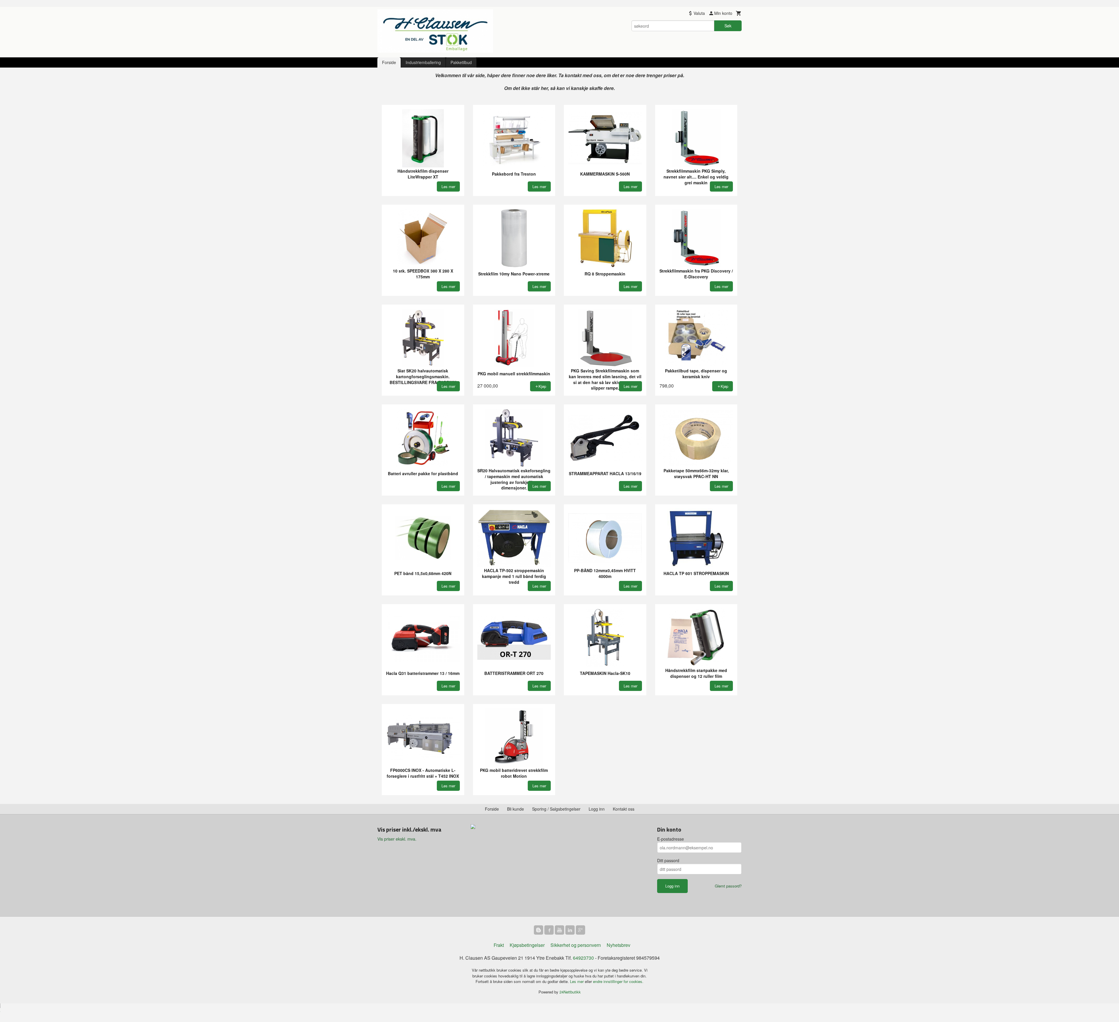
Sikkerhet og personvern (575, 945)
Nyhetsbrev (618, 945)
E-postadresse (670, 839)
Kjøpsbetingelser (527, 945)
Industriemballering (423, 62)
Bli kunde (515, 809)
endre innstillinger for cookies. (618, 981)
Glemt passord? (728, 886)
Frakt (499, 945)
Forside (389, 62)
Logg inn (597, 809)
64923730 (583, 957)
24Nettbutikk (570, 992)
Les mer (577, 981)
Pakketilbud (461, 62)
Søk (727, 26)
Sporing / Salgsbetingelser (556, 809)
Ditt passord (668, 860)
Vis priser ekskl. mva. (396, 839)
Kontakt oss (623, 809)
